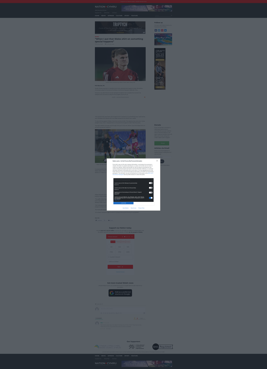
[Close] (157, 161)
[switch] (151, 183)
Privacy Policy (141, 208)
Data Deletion (126, 208)
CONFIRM (123, 203)
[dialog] (133, 184)
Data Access (133, 208)
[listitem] (133, 180)
